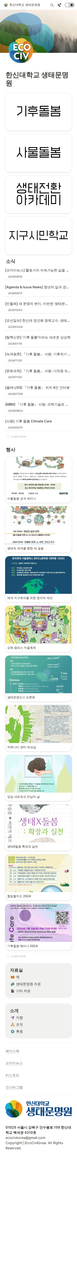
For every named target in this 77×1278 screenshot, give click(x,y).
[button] (22, 5)
